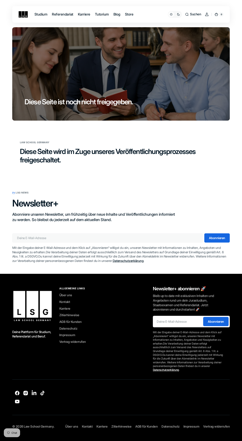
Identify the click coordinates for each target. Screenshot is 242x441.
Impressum (67, 335)
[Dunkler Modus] (175, 14)
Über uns (65, 295)
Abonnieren (216, 321)
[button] (193, 14)
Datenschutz (68, 328)
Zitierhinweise (69, 315)
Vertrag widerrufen (72, 342)
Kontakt (64, 302)
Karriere (64, 308)
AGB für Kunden (70, 322)
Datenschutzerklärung (128, 261)
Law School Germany (39, 426)
